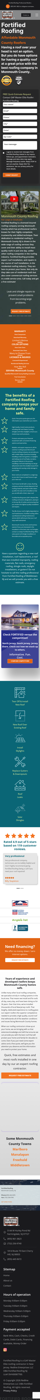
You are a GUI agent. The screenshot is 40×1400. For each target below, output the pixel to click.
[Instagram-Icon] (5, 1349)
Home (6, 1275)
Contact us (26, 15)
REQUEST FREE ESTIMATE (20, 1075)
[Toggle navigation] (37, 15)
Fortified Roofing (9, 222)
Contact (7, 1285)
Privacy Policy (10, 1390)
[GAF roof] (20, 903)
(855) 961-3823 (14, 1238)
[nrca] (20, 912)
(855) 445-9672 (14, 1259)
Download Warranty (20, 337)
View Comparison (20, 334)
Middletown (20, 1165)
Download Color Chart (20, 350)
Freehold (20, 1160)
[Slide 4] (22, 316)
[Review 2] (22, 888)
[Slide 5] (25, 316)
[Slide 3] (18, 316)
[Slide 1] (10, 316)
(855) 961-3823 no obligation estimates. (22, 6)
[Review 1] (18, 888)
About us (7, 1280)
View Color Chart (20, 347)
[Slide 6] (29, 316)
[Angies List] (20, 920)
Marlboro (20, 1149)
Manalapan (20, 1154)
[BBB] (20, 928)
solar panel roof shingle (19, 534)
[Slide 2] (14, 316)
